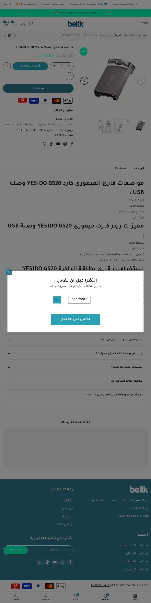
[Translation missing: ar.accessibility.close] (9, 272)
